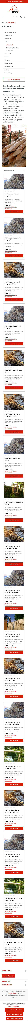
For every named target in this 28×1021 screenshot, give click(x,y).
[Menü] (3, 16)
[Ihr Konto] (21, 16)
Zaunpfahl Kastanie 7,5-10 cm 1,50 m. (13, 371)
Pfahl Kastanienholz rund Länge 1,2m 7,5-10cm (12, 283)
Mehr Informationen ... (14, 1006)
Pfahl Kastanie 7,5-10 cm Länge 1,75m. (14, 503)
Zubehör (7, 57)
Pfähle (7, 42)
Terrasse (7, 60)
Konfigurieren (10, 1010)
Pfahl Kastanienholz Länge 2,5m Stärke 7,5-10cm (12, 767)
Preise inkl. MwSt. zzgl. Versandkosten (11, 207)
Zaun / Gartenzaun (10, 32)
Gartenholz (8, 54)
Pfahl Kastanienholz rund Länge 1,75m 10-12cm (12, 547)
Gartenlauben (9, 63)
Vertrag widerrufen (8, 976)
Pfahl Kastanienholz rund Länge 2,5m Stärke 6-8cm (12, 723)
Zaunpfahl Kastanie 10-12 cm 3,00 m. (13, 943)
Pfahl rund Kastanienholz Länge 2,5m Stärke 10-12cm (13, 811)
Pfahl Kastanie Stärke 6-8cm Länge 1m (13, 195)
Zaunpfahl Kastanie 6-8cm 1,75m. (12, 459)
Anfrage (7, 70)
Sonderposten (9, 66)
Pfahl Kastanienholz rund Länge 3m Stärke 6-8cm (12, 855)
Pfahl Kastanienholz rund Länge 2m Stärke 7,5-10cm (12, 635)
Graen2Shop (8, 73)
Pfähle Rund (9, 45)
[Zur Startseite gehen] (14, 9)
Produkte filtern (15, 79)
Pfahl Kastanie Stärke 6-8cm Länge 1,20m (13, 239)
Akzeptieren (19, 1010)
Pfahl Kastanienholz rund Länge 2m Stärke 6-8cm (12, 591)
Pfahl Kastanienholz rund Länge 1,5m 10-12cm (12, 415)
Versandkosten (12, 993)
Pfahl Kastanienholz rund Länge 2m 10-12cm (12, 679)
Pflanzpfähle (9, 50)
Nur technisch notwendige (14, 1014)
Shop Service (6, 981)
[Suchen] (13, 16)
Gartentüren (8, 35)
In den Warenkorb (14, 212)
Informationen (7, 985)
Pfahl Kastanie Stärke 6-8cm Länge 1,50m (13, 327)
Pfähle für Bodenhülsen (12, 48)
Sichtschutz (8, 39)
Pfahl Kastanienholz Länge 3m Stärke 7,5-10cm (13, 899)
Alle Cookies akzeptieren (14, 1018)
